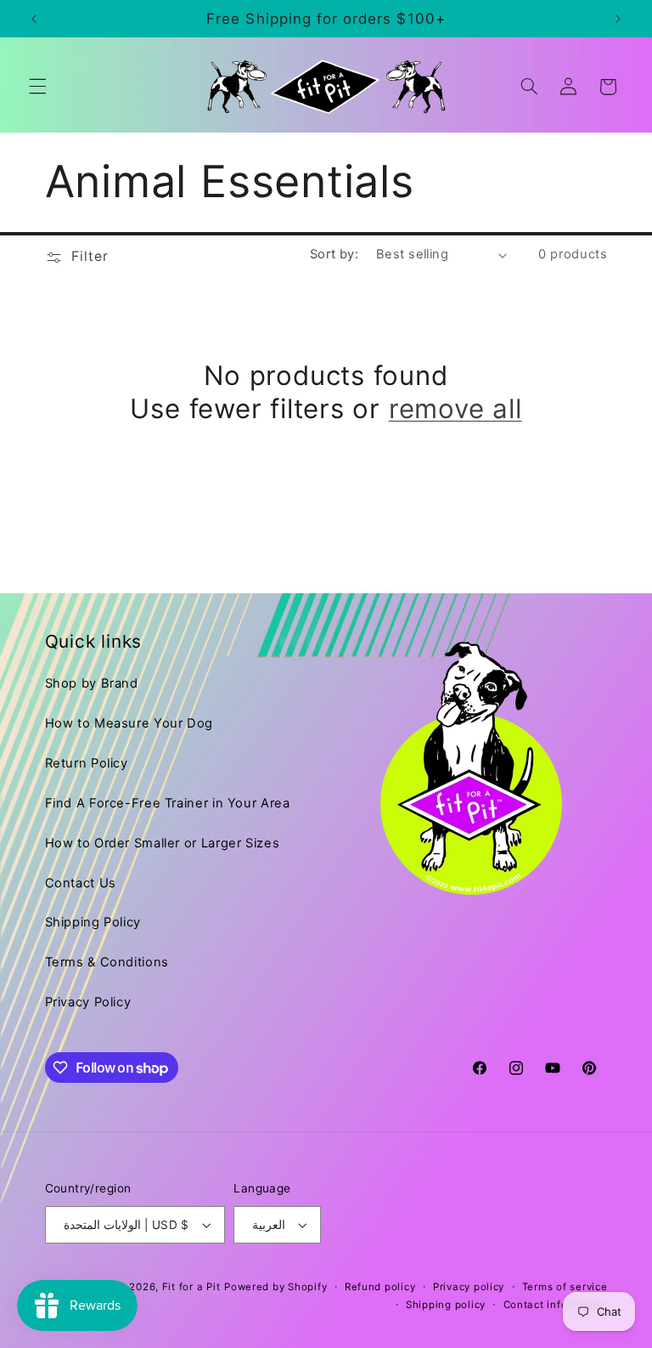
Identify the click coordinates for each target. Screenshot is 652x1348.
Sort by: (334, 254)
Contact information (555, 1305)
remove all (455, 409)
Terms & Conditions (107, 962)
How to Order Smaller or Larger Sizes (162, 843)
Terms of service (565, 1287)
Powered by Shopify (275, 1287)
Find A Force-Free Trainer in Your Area (167, 803)
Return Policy (86, 763)
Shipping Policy (93, 922)
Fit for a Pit (191, 1287)
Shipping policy (446, 1305)
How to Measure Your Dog (129, 723)
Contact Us (80, 883)
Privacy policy (468, 1287)
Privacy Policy (88, 1002)
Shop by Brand (91, 683)
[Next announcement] (618, 18)
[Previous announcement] (34, 18)
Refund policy (380, 1287)
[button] (37, 86)
